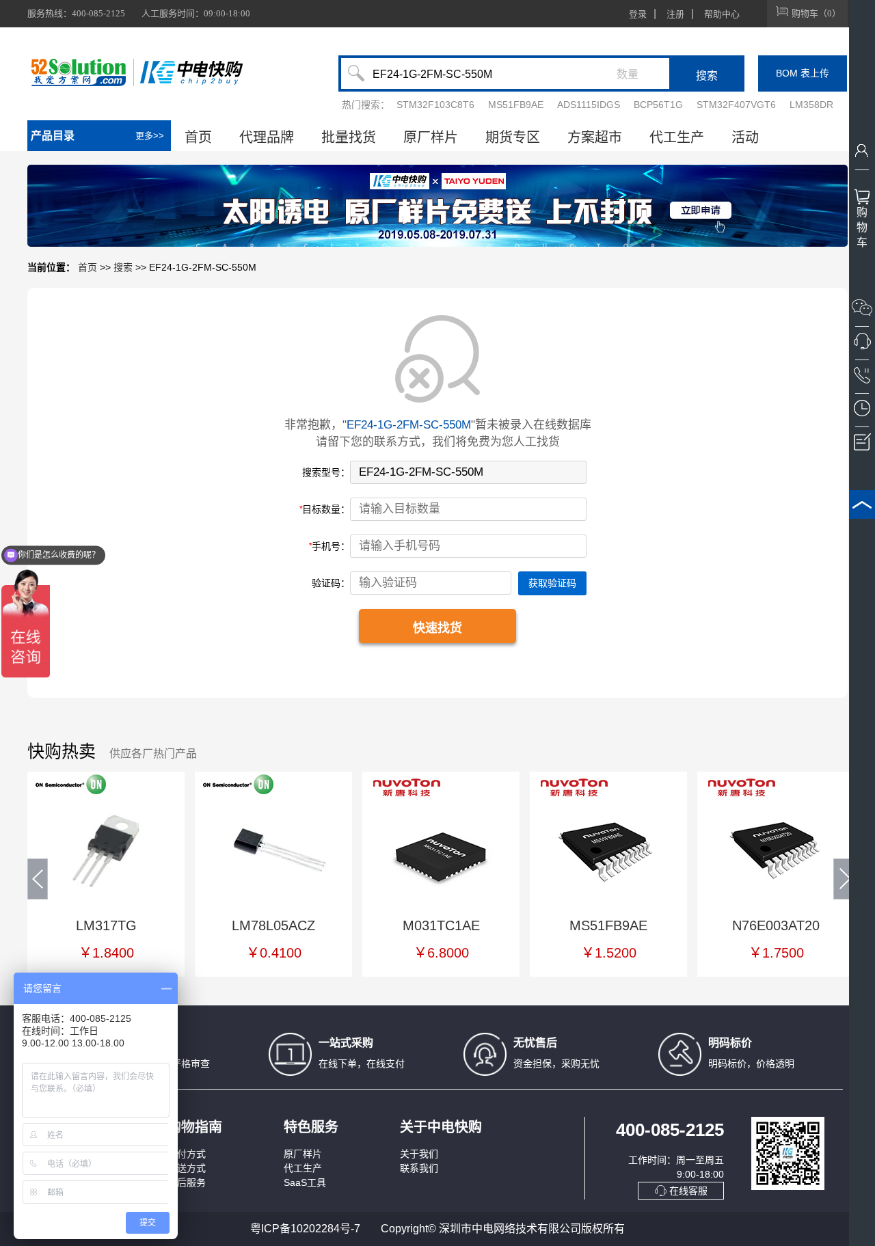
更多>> (149, 136)
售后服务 (186, 1182)
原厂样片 (430, 137)
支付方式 (186, 1153)
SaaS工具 (305, 1182)
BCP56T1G (658, 104)
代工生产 (676, 137)
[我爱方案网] (80, 72)
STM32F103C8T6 (435, 104)
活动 (745, 137)
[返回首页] (191, 72)
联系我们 (419, 1168)
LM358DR (811, 104)
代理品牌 (266, 137)
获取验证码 (552, 583)
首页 (198, 137)
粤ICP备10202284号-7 (305, 1228)
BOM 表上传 (802, 73)
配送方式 (186, 1168)
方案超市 (594, 137)
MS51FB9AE (515, 104)
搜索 (123, 267)
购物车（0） (816, 13)
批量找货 (348, 137)
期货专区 (512, 137)
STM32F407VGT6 (736, 104)
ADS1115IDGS (588, 104)
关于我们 (419, 1153)
